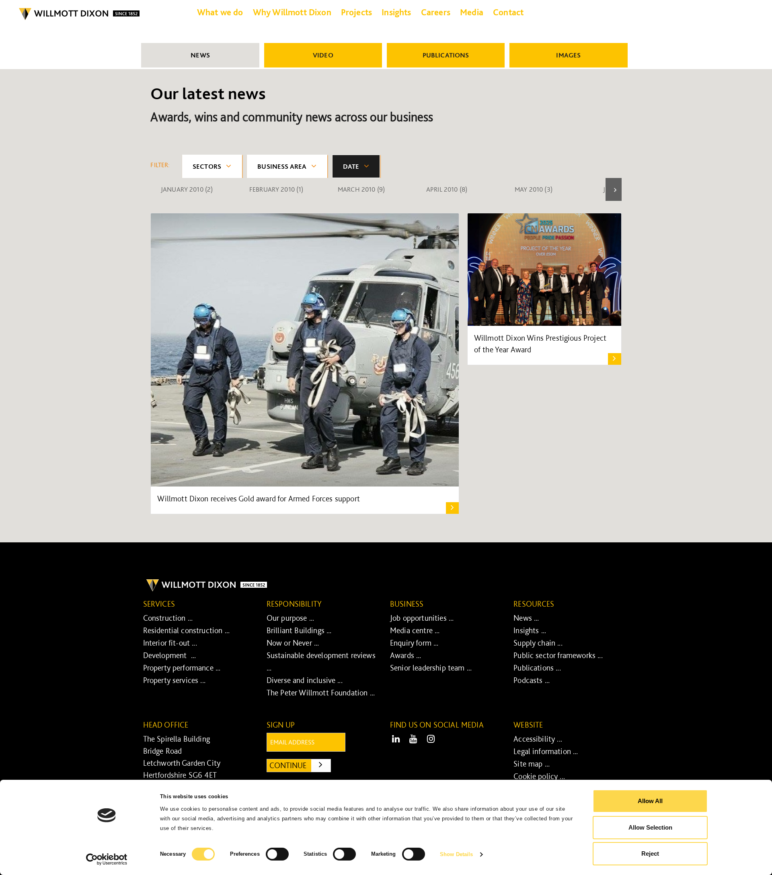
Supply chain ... (538, 643)
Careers (435, 12)
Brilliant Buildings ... (299, 630)
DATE (351, 166)
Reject (650, 853)
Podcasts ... (531, 680)
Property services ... (174, 680)
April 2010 (446, 189)
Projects (356, 12)
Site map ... (531, 764)
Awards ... (405, 655)
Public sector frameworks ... (557, 655)
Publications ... (537, 668)
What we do (220, 12)
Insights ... (529, 630)
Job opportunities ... (422, 618)
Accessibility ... (537, 739)
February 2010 (276, 189)
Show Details (456, 854)
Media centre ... (415, 630)
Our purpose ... (290, 618)
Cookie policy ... (539, 776)
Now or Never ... (293, 643)
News (200, 55)
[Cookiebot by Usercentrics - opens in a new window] (107, 859)
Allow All (650, 800)
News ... (526, 618)
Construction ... (168, 618)
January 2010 (187, 189)
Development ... (169, 655)
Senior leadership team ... (431, 668)
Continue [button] (300, 765)
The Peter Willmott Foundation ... (321, 692)
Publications (446, 55)
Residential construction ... (186, 630)
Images (568, 55)
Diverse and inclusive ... (305, 680)
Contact (508, 12)
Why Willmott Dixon (292, 12)
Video (323, 55)
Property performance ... (182, 668)
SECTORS (207, 166)
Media (471, 12)
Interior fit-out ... (170, 643)
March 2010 (361, 189)
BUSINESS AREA (281, 166)
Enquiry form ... (414, 643)
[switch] (277, 854)
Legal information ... (545, 751)
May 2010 (533, 189)
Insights (396, 12)
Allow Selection (650, 827)
